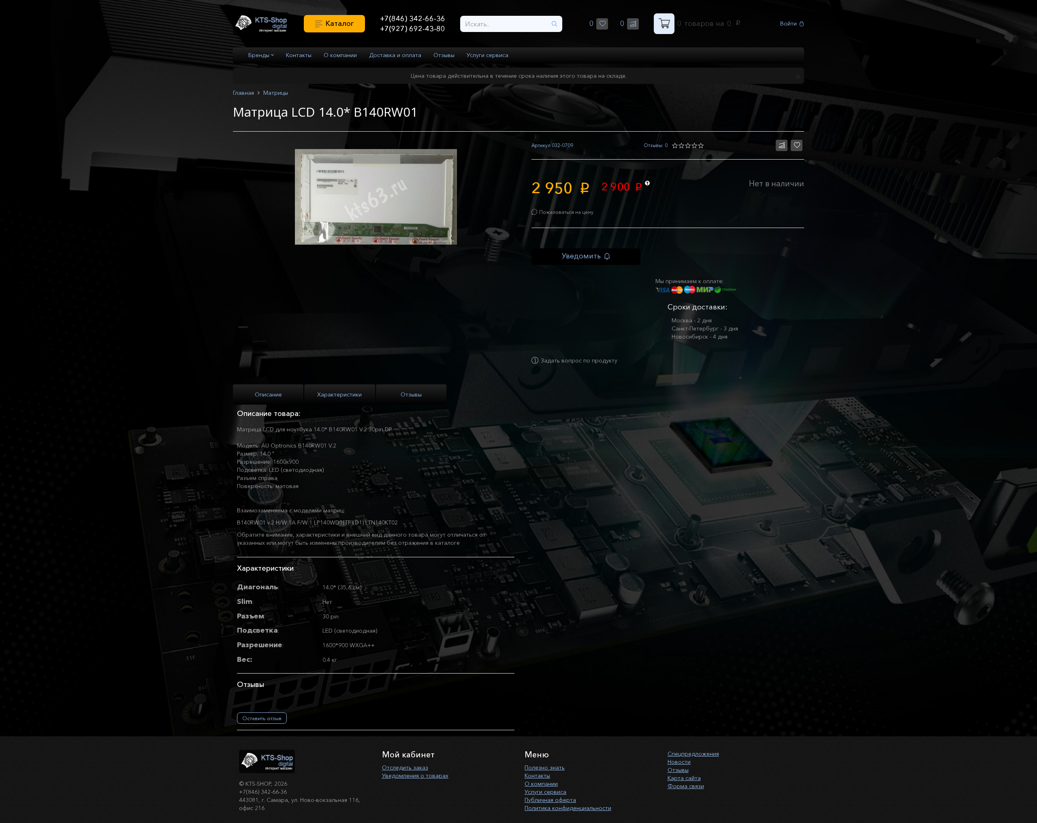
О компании (340, 55)
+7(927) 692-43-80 (412, 28)
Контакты (299, 55)
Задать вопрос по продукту (579, 360)
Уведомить (581, 256)
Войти (788, 23)
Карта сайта (684, 778)
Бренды (259, 55)
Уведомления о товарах (415, 775)
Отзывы (443, 55)
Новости (679, 761)
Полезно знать (545, 767)
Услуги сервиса (487, 55)
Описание (268, 394)
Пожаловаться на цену (566, 212)
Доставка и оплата (395, 55)
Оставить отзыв (262, 718)
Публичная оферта (550, 800)
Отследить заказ (405, 767)
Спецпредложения (693, 753)
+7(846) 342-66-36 (412, 18)
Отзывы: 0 (656, 145)
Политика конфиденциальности (568, 808)
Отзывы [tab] (411, 394)
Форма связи (686, 786)
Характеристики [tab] (339, 394)
